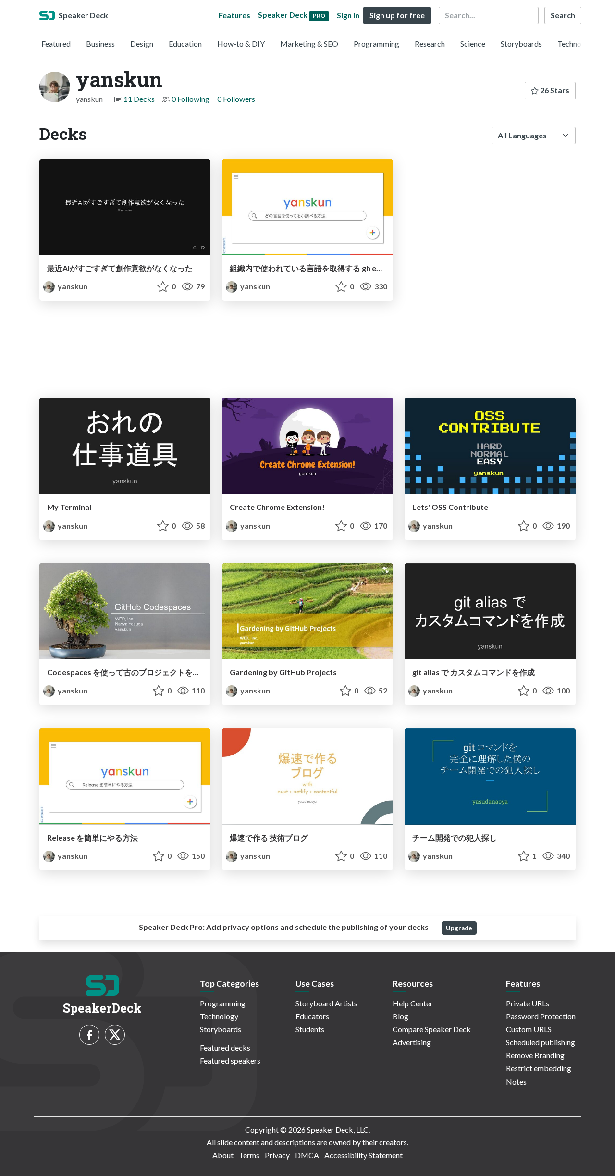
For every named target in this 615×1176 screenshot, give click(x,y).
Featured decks (225, 1047)
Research (430, 43)
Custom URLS (529, 1029)
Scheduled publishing (540, 1042)
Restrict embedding (538, 1068)
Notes (516, 1081)
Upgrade (459, 928)
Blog (400, 1016)
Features (234, 15)
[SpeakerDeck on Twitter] (115, 1035)
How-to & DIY (241, 43)
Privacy (277, 1155)
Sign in (348, 15)
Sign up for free (397, 15)
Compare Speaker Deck (432, 1029)
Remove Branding (535, 1055)
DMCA (307, 1155)
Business (100, 43)
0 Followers (236, 98)
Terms (249, 1155)
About (223, 1155)
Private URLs (527, 1003)
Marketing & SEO (309, 43)
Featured (56, 43)
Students (309, 1029)
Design (141, 43)
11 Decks (139, 98)
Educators (312, 1016)
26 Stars (554, 90)
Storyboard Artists (326, 1003)
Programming (376, 43)
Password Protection (541, 1016)
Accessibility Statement (363, 1155)
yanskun (71, 286)
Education (185, 43)
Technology (576, 43)
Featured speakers (230, 1060)
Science (472, 43)
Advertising (412, 1042)
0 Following (190, 98)
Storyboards (521, 43)
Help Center (413, 1003)
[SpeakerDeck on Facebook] (89, 1035)
